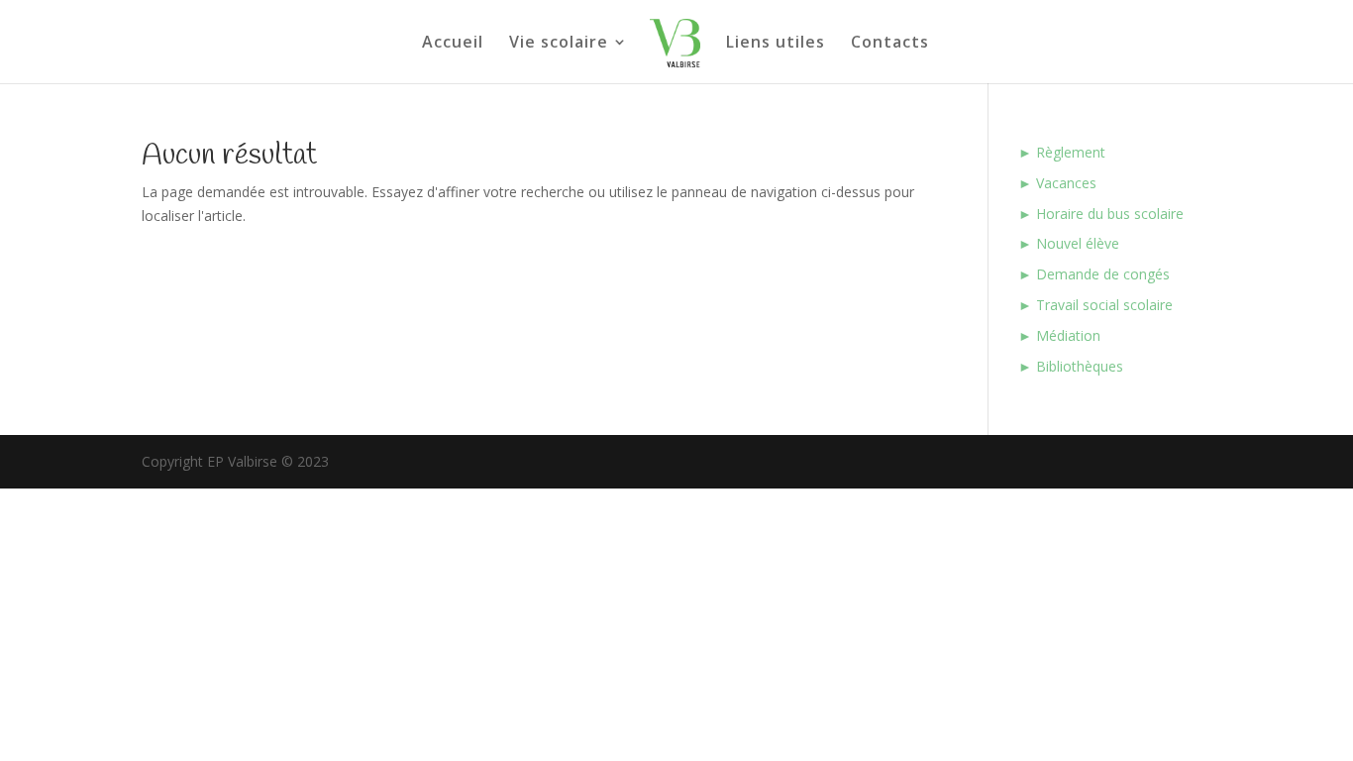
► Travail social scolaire (1095, 304)
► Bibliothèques (1070, 366)
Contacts (890, 44)
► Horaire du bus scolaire (1101, 213)
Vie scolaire (558, 44)
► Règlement (1061, 152)
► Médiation (1059, 335)
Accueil (452, 44)
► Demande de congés (1094, 274)
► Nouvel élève (1068, 243)
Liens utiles (775, 44)
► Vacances (1057, 182)
